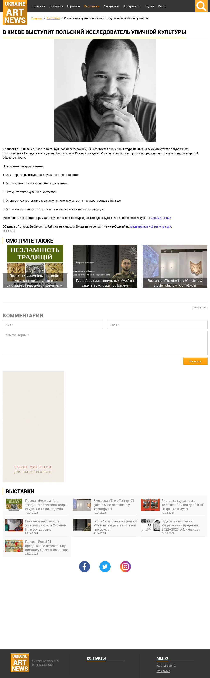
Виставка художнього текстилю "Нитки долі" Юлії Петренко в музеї (183, 505)
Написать (195, 361)
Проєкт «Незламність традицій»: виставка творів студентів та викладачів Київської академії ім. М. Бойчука (46, 505)
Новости (38, 6)
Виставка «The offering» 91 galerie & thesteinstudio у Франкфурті (113, 505)
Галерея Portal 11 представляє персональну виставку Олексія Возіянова (47, 546)
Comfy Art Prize (161, 218)
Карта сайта (166, 665)
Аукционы (111, 6)
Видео (149, 6)
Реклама (163, 671)
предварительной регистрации (150, 226)
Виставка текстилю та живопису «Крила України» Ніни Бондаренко (45, 525)
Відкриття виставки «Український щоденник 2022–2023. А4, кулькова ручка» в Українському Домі (181, 525)
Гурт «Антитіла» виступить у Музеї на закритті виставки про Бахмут (115, 525)
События (56, 6)
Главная (36, 18)
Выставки (91, 6)
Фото (161, 6)
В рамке (73, 6)
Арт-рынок (131, 6)
